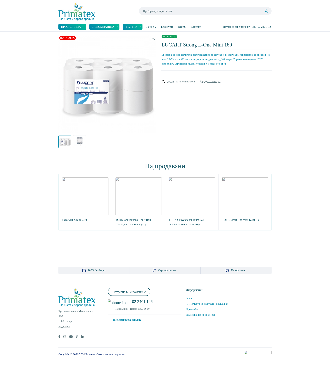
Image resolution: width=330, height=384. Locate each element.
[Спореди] (210, 82)
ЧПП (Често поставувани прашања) (207, 303)
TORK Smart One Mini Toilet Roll (241, 219)
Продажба (192, 309)
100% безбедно (96, 270)
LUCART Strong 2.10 (74, 219)
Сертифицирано (167, 270)
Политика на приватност (200, 314)
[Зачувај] (178, 82)
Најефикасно (238, 270)
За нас (189, 298)
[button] (153, 38)
